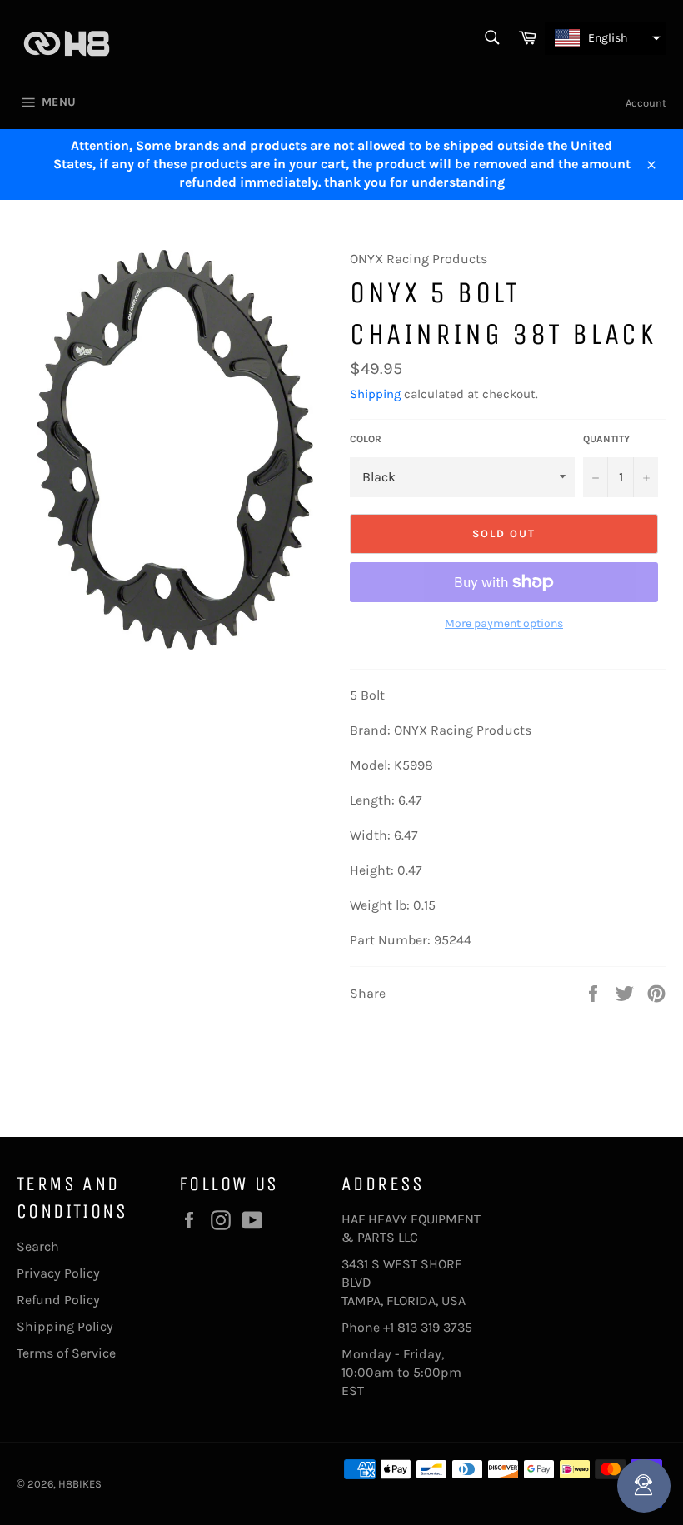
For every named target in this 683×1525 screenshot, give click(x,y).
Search (38, 1246)
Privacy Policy (58, 1273)
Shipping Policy (65, 1326)
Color (365, 439)
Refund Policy (58, 1300)
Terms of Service (66, 1353)
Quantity (606, 439)
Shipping (375, 393)
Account (646, 103)
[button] (605, 38)
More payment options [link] (504, 623)
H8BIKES (80, 1484)
